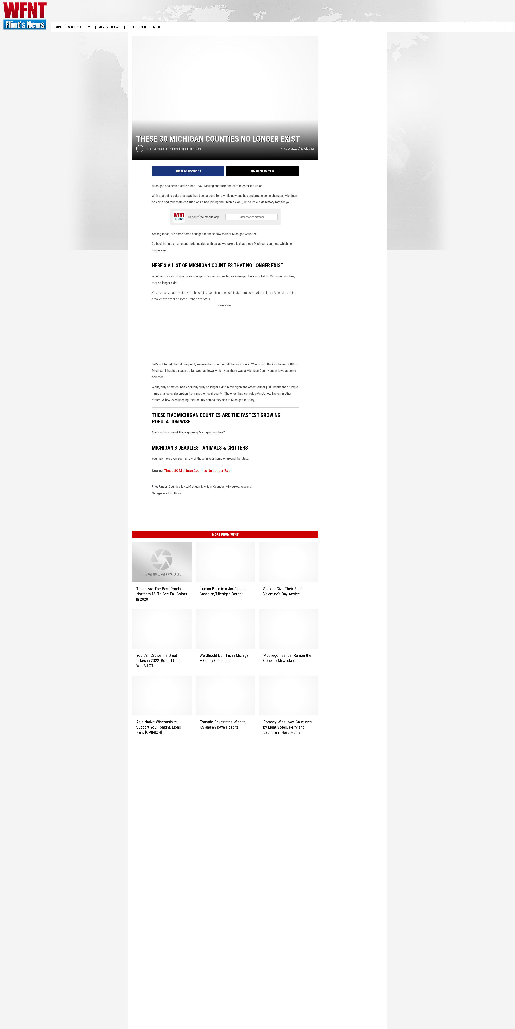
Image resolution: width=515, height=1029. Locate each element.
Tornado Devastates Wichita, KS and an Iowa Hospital (223, 724)
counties (174, 486)
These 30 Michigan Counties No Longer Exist (198, 471)
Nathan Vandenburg (156, 148)
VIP (90, 27)
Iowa (184, 486)
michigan (194, 486)
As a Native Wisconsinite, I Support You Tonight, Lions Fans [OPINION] (158, 727)
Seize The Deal (137, 27)
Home (58, 27)
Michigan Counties (213, 486)
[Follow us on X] (500, 27)
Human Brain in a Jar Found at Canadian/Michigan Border (224, 591)
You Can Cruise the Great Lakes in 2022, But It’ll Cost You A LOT (158, 660)
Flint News (174, 493)
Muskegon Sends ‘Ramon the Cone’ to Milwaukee (287, 658)
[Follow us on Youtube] (510, 27)
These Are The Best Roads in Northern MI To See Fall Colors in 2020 (161, 594)
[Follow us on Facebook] (490, 27)
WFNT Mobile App (110, 27)
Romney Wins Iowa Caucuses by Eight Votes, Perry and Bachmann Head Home (287, 727)
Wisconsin (247, 486)
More (156, 27)
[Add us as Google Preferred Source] (480, 27)
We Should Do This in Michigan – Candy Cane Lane (225, 658)
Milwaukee (232, 486)
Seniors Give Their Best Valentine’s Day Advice (282, 591)
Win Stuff (74, 27)
